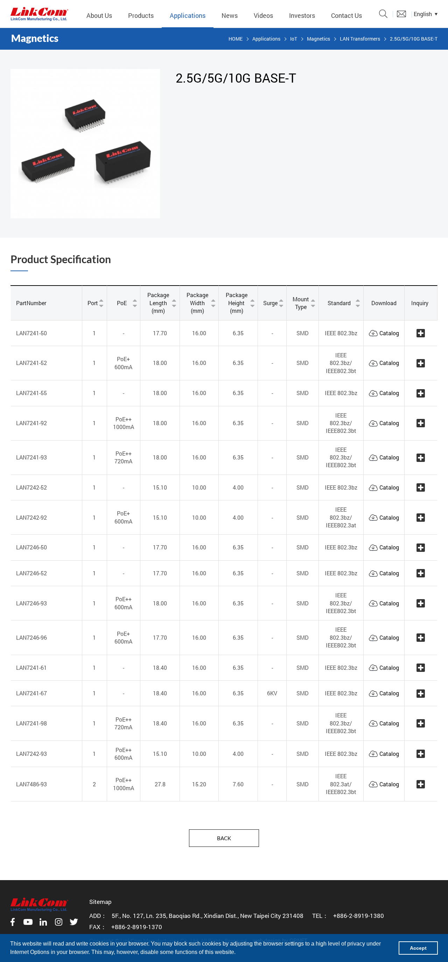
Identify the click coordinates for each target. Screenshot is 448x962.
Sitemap (100, 902)
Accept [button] (418, 948)
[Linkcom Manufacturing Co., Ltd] (39, 14)
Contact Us (346, 15)
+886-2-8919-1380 (358, 916)
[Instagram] (58, 922)
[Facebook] (12, 922)
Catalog (389, 333)
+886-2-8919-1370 (136, 927)
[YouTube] (28, 922)
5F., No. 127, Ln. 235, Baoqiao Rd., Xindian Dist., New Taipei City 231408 (207, 916)
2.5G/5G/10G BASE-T (414, 38)
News (230, 15)
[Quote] (401, 13)
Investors (302, 15)
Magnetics (318, 38)
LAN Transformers (360, 38)
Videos (263, 15)
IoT (293, 38)
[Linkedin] (43, 922)
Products (141, 15)
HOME (236, 38)
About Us (99, 15)
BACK (224, 838)
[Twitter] (74, 922)
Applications (187, 15)
